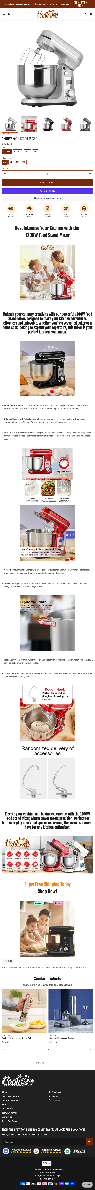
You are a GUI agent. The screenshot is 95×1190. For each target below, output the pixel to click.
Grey (27, 152)
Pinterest (56, 1096)
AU (4, 162)
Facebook (56, 1092)
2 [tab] (46, 1049)
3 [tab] (48, 1049)
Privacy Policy (8, 1108)
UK (11, 162)
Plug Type (6, 158)
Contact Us (7, 1117)
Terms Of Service (9, 1112)
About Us (6, 1092)
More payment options (47, 198)
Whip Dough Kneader (77, 967)
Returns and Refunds (11, 1100)
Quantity (6, 168)
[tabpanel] (24, 1016)
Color (4, 147)
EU (17, 162)
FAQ (4, 1104)
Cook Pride (45, 1169)
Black (17, 152)
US (23, 162)
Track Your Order (9, 1121)
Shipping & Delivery (10, 1096)
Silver (7, 152)
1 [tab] (43, 1049)
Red (35, 152)
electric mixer (44, 967)
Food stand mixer (59, 967)
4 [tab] (51, 1049)
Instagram (56, 1100)
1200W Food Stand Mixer (18, 967)
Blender (33, 967)
